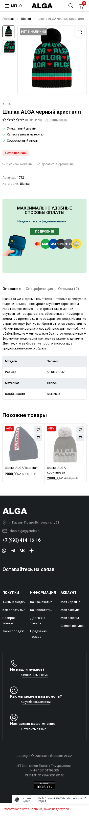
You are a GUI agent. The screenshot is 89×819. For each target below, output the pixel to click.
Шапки (26, 19)
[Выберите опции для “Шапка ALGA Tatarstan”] (38, 437)
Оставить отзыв (55, 120)
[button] (79, 32)
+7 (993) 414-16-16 (21, 540)
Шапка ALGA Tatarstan (21, 468)
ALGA (6, 104)
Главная (8, 19)
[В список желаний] (17, 164)
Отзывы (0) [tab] (68, 289)
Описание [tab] (11, 289)
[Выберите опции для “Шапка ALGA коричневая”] (80, 437)
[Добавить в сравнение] (56, 164)
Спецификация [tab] (39, 289)
